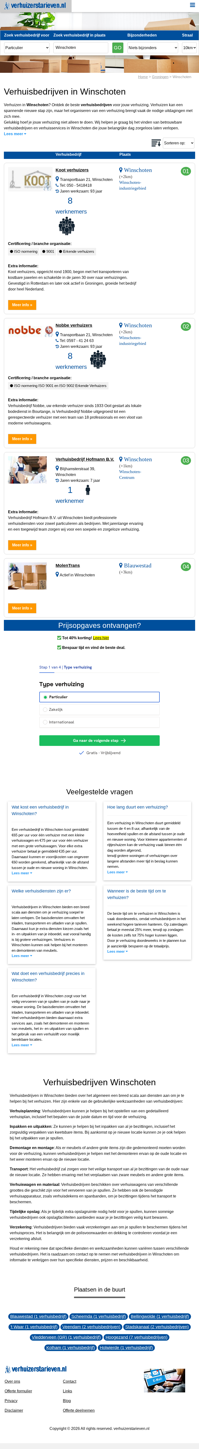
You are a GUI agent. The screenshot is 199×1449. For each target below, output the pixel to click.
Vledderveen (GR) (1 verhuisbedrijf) (66, 1337)
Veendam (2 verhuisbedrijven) (91, 1326)
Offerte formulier (18, 1391)
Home (143, 77)
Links (67, 1391)
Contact (69, 1381)
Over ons (12, 1381)
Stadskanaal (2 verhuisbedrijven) (157, 1326)
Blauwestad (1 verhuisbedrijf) (38, 1316)
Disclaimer (14, 1410)
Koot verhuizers (72, 170)
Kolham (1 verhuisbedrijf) (70, 1347)
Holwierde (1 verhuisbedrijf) (126, 1347)
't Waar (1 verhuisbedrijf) (34, 1326)
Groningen (160, 77)
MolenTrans (68, 565)
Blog (67, 1401)
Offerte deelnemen (79, 1410)
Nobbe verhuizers (74, 325)
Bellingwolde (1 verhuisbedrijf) (160, 1316)
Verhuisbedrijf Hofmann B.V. (85, 459)
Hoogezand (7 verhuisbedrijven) (136, 1337)
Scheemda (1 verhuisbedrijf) (98, 1316)
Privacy (11, 1401)
